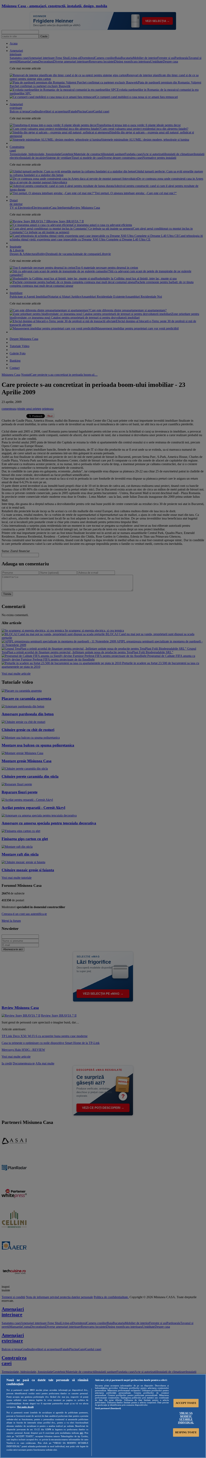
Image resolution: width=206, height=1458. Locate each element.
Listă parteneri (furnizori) (108, 1408)
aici (81, 1432)
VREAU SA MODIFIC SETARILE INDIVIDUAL (186, 1418)
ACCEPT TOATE (186, 1402)
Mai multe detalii (25, 1407)
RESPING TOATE (186, 1432)
